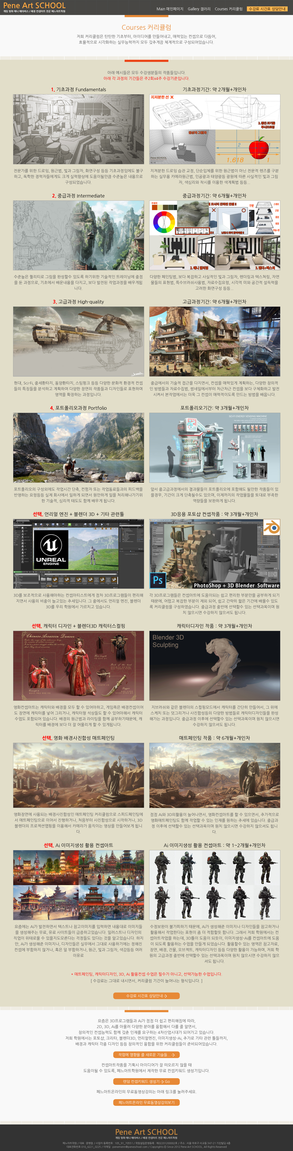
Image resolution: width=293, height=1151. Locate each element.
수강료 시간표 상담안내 (145, 996)
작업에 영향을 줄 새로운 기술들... (145, 1055)
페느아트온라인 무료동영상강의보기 (147, 1102)
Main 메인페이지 (170, 9)
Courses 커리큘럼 (229, 9)
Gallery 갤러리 (199, 9)
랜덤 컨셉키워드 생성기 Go (146, 1081)
